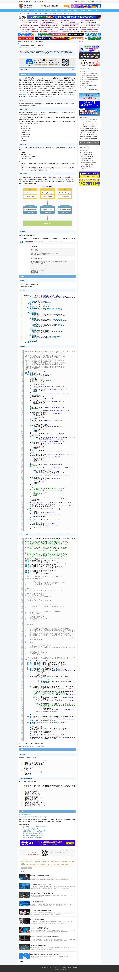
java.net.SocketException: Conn (88, 87)
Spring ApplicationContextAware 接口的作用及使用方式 (44, 936)
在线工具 (41, 1)
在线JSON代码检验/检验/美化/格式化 (89, 162)
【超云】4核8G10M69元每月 (46, 29)
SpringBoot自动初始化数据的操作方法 (89, 119)
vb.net (28, 13)
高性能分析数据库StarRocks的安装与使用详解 (34, 831)
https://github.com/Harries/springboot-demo (34, 746)
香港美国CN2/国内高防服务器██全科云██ (29, 31)
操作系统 (76, 10)
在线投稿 (75, 967)
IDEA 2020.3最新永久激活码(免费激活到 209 (91, 85)
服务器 (62, 10)
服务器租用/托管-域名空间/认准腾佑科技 (89, 29)
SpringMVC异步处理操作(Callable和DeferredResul (91, 121)
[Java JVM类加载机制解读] (24, 903)
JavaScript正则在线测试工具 (87, 164)
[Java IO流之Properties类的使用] (24, 947)
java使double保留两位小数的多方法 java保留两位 (92, 75)
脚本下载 (50, 10)
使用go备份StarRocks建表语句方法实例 (32, 833)
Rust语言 (46, 13)
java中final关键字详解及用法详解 (88, 132)
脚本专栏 (43, 10)
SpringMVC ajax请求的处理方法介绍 (39, 875)
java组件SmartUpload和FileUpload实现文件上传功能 (92, 130)
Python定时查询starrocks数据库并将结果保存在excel (36, 827)
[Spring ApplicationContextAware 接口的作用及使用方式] (24, 938)
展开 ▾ (73, 69)
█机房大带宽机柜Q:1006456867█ (88, 22)
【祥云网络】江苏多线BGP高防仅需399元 (90, 27)
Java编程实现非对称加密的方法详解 (88, 126)
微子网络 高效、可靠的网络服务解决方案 (69, 27)
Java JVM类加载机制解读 (36, 901)
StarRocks (24, 92)
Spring (23, 867)
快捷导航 (98, 1)
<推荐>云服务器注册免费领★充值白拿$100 (29, 20)
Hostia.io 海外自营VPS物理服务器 (67, 22)
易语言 (69, 13)
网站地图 (65, 967)
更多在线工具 (84, 169)
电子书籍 (69, 10)
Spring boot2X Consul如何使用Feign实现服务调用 (91, 124)
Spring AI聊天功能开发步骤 (37, 919)
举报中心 (84, 1)
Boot (26, 867)
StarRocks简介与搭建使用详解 (30, 829)
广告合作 (49, 967)
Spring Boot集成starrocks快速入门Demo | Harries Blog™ (33, 817)
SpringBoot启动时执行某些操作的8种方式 (40, 910)
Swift (61, 13)
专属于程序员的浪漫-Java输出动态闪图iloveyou (42, 893)
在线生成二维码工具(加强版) (87, 166)
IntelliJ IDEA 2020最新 (86, 71)
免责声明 (59, 967)
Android (54, 13)
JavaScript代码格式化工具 (86, 152)
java (50, 13)
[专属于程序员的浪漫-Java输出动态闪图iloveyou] (24, 895)
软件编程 (28, 41)
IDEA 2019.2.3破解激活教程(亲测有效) (90, 89)
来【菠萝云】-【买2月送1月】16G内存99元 (29, 22)
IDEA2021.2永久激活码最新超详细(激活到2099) (92, 77)
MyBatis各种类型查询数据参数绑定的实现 (90, 128)
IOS (58, 13)
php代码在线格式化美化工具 (87, 156)
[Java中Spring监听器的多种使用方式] (24, 930)
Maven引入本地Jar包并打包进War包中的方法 (90, 136)
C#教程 (21, 13)
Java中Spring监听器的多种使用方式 (39, 928)
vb (24, 13)
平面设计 (90, 10)
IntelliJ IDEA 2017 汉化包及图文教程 (89, 134)
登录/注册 (77, 1)
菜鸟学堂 (21, 1)
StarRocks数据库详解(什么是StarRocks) (32, 837)
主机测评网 (35, 1)
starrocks (30, 867)
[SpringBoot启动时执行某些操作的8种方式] (24, 912)
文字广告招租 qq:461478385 (66, 20)
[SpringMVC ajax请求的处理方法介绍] (24, 877)
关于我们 (44, 967)
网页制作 (29, 10)
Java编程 (36, 13)
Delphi (41, 13)
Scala (65, 13)
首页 (24, 41)
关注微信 (92, 1)
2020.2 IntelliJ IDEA (86, 83)
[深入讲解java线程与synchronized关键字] (24, 886)
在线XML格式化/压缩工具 (86, 154)
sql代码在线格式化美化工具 (87, 158)
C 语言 (32, 13)
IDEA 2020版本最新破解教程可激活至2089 (91, 79)
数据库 (56, 10)
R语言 (78, 13)
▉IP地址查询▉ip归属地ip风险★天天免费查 (49, 24)
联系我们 (54, 967)
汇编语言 (73, 13)
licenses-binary (63, 94)
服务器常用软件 (27, 1)
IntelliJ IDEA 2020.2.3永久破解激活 (89, 73)
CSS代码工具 (84, 150)
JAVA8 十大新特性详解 (87, 81)
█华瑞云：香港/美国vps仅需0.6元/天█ (68, 29)
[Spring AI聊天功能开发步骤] (24, 921)
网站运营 (83, 10)
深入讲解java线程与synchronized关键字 (40, 884)
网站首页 (22, 10)
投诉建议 (70, 967)
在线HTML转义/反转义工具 (87, 160)
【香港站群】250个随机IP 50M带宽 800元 (49, 25)
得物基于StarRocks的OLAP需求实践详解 (33, 835)
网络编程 (36, 10)
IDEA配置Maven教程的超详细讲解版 (89, 138)
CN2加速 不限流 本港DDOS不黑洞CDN (48, 20)
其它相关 (82, 13)
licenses (43, 96)
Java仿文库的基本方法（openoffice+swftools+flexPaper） (45, 954)
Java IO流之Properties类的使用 (38, 945)
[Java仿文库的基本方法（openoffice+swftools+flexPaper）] (24, 956)
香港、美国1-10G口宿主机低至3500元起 (69, 25)
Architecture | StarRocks (25, 814)
